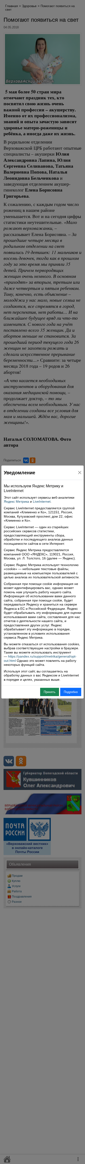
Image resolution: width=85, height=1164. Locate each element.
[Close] (79, 472)
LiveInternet (42, 501)
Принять (49, 692)
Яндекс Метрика (16, 501)
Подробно (71, 692)
